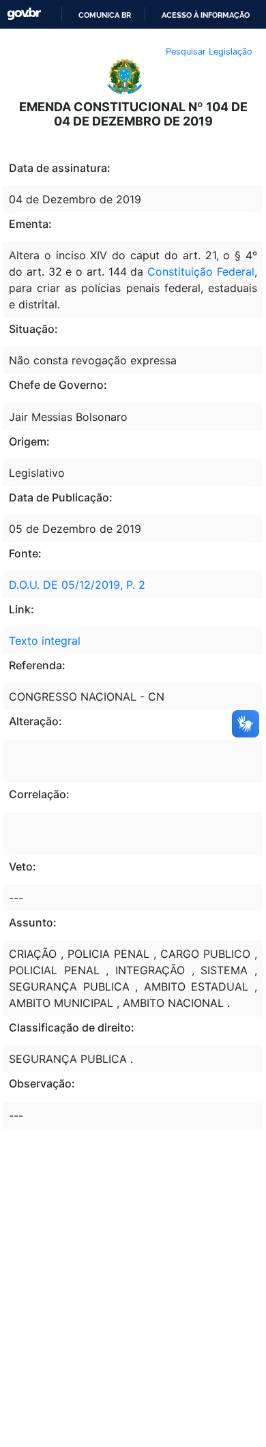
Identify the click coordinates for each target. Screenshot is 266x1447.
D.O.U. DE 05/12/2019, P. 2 (77, 584)
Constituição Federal (198, 271)
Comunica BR (104, 15)
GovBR (24, 14)
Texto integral (44, 640)
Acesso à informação (206, 15)
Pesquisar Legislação (209, 51)
